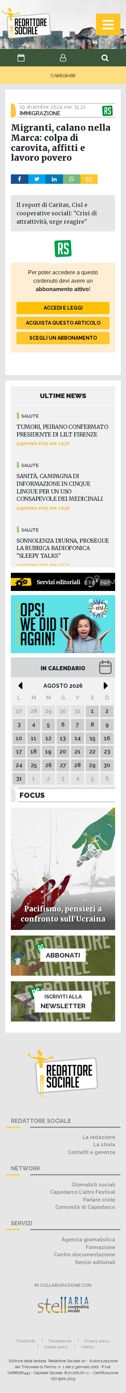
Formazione (100, 1247)
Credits (87, 1346)
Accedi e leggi (63, 308)
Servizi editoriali (95, 1262)
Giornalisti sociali (93, 1185)
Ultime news (63, 395)
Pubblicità (25, 1340)
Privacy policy (97, 1340)
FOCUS (32, 795)
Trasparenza (59, 1340)
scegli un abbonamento (63, 338)
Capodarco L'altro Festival (82, 1192)
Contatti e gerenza (91, 1152)
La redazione (99, 1137)
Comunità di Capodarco (85, 1207)
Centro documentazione (84, 1254)
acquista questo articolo (63, 323)
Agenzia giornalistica (88, 1239)
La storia (104, 1144)
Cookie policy (56, 1346)
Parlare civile (99, 1200)
